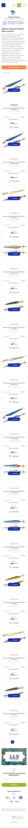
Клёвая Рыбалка (14, 17)
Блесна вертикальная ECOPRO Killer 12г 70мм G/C (14, 658)
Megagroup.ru (14, 822)
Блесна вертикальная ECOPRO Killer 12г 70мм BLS (14, 492)
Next (23, 757)
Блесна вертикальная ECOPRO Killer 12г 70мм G (14, 603)
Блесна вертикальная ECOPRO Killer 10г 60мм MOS (14, 272)
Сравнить (15, 90)
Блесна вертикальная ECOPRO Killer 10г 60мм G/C (14, 217)
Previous (5, 757)
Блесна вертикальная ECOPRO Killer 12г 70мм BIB (14, 437)
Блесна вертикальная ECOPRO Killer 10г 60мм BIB (14, 162)
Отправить (14, 785)
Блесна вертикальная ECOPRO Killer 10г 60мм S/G (14, 383)
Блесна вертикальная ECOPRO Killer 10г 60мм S (14, 328)
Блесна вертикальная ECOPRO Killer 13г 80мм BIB (14, 108)
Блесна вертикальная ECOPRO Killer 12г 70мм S (14, 714)
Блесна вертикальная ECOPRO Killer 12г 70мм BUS (14, 547)
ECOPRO (23, 117)
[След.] (18, 742)
